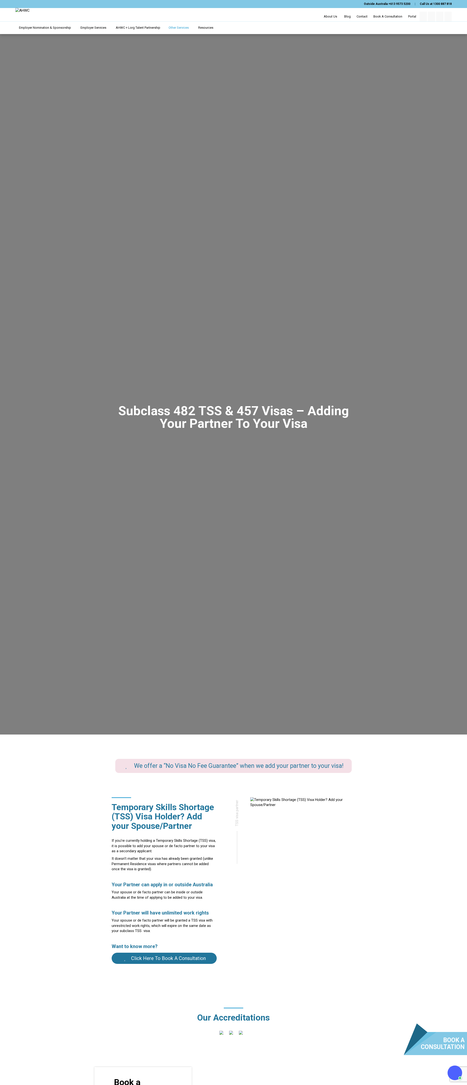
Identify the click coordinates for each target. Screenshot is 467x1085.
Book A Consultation (387, 16)
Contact (362, 16)
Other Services (179, 27)
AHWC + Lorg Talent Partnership (138, 27)
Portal (412, 16)
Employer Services (94, 27)
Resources (206, 27)
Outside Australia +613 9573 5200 (387, 4)
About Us (331, 16)
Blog (347, 16)
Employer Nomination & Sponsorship (45, 27)
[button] (455, 1073)
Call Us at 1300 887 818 (436, 4)
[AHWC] (22, 10)
